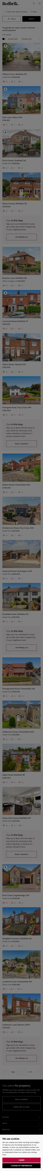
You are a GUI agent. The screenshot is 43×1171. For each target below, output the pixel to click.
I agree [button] (21, 1160)
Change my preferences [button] (21, 1166)
